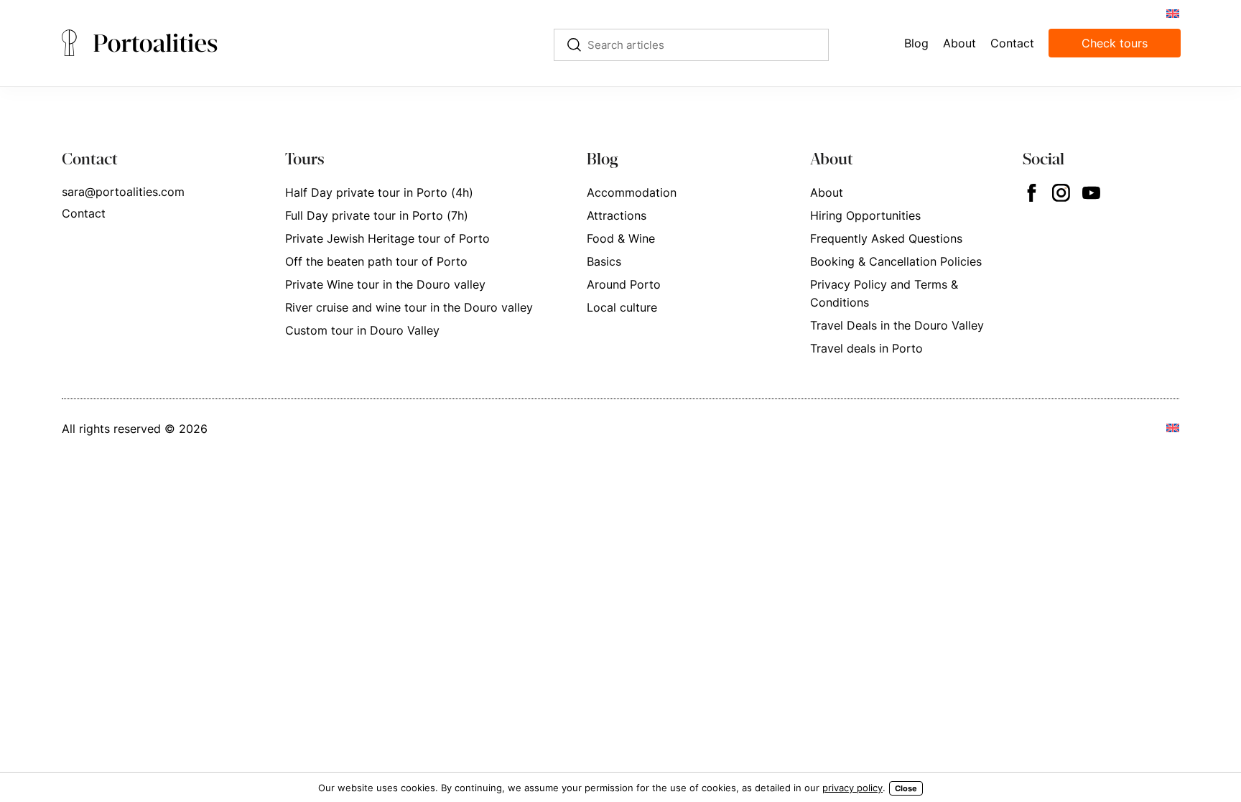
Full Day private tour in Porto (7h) (376, 215)
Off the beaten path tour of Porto (376, 261)
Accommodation (632, 192)
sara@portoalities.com (123, 192)
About (826, 192)
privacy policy (852, 787)
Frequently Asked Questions (886, 238)
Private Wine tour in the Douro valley (385, 284)
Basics (604, 261)
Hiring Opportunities (865, 215)
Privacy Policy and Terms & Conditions (884, 293)
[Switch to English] (1172, 12)
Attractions (616, 215)
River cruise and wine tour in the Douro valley (409, 307)
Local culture (622, 307)
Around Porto (624, 284)
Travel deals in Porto (866, 348)
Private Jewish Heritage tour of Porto (387, 238)
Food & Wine (621, 238)
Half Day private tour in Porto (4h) (379, 192)
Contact (84, 213)
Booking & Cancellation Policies (896, 261)
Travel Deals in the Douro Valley (897, 325)
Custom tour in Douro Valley (362, 330)
